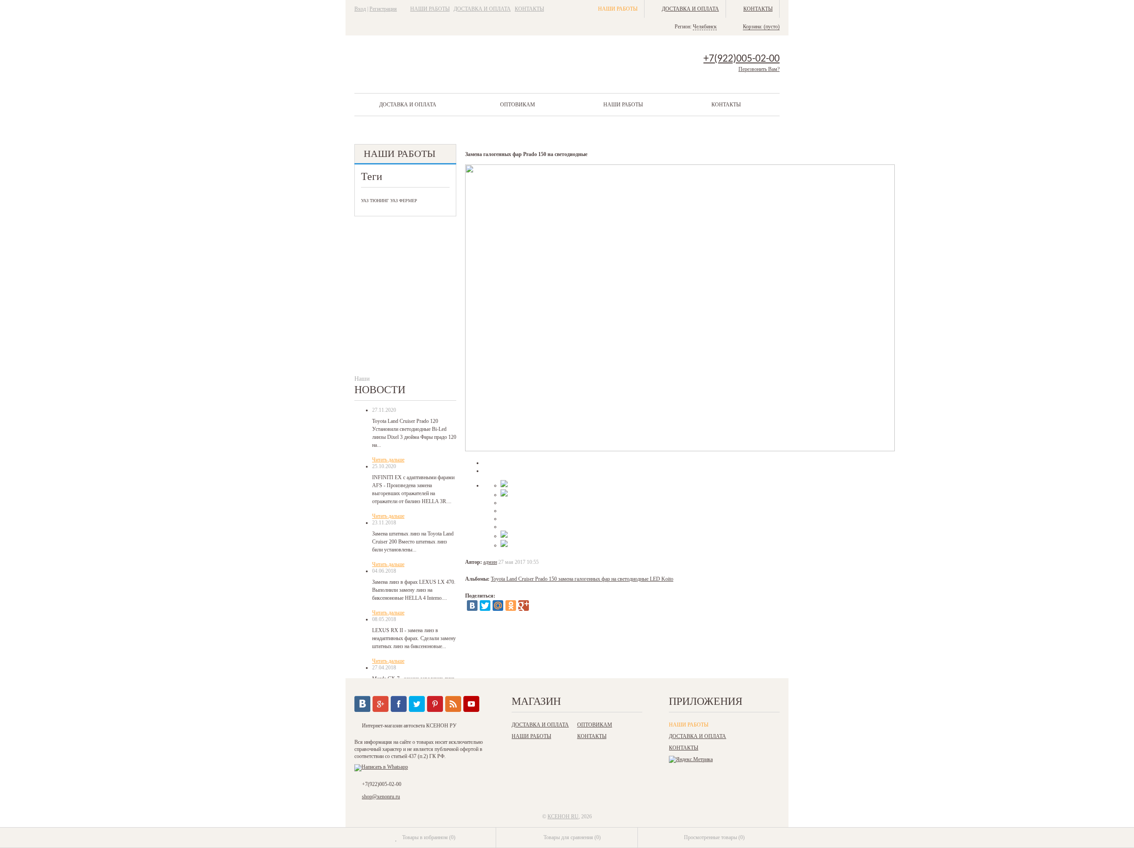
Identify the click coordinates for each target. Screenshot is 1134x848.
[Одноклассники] (510, 605)
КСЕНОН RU (563, 816)
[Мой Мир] (498, 605)
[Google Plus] (523, 605)
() (428, 837)
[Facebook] (399, 704)
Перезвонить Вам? (759, 69)
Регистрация (383, 9)
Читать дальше (388, 460)
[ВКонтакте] (472, 605)
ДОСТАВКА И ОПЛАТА (482, 9)
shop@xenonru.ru (381, 796)
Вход (360, 9)
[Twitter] (485, 605)
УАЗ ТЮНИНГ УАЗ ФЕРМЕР (389, 200)
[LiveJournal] (536, 605)
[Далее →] (680, 449)
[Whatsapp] (381, 767)
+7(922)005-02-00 (741, 59)
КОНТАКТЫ (529, 9)
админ (490, 562)
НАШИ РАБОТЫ (430, 9)
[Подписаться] (453, 704)
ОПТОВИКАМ (517, 105)
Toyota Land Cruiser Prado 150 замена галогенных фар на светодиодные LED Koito (582, 579)
